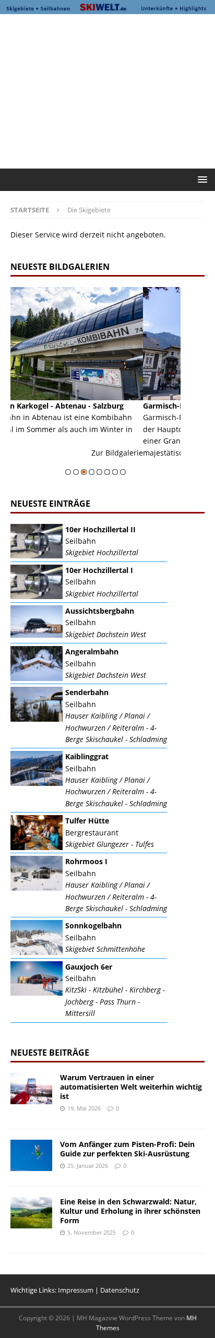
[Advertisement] (112, 90)
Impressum (75, 1290)
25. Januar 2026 (87, 1165)
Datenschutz (119, 1290)
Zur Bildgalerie (175, 464)
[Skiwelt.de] (107, 8)
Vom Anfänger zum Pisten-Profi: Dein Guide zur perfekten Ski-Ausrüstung (127, 1148)
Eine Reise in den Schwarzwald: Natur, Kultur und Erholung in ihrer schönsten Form (130, 1211)
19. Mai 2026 (84, 1108)
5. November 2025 (91, 1232)
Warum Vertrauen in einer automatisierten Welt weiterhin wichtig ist (131, 1086)
